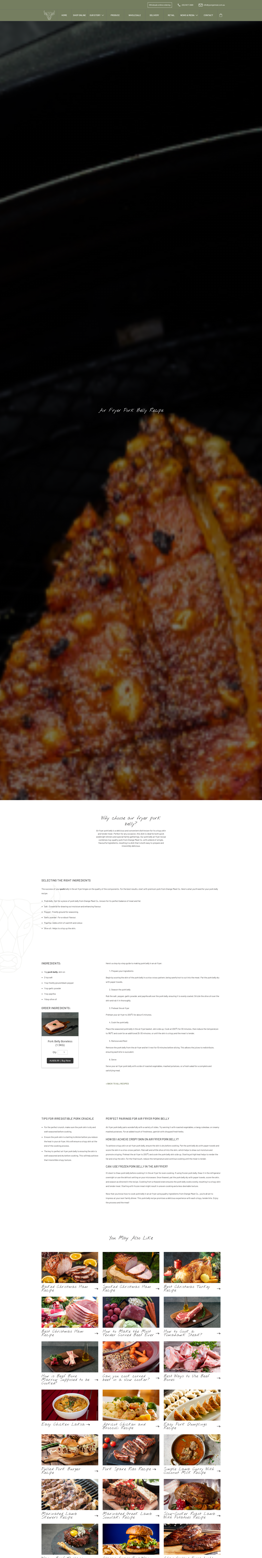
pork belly (53, 972)
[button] (221, 15)
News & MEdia (187, 15)
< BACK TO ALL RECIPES (117, 1083)
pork (62, 889)
